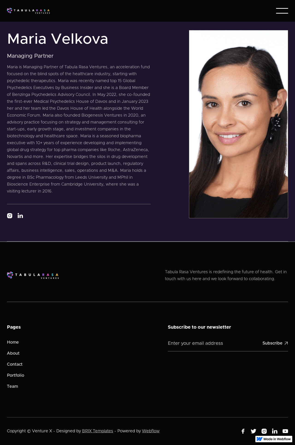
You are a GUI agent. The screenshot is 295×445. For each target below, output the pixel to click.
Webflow (150, 431)
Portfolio (15, 375)
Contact (15, 364)
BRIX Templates (97, 431)
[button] (282, 11)
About (13, 353)
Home (13, 342)
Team (12, 387)
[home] (30, 10)
